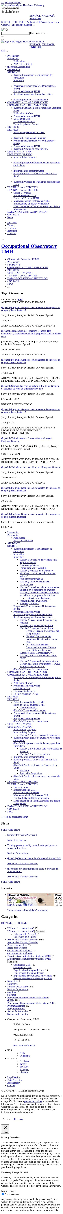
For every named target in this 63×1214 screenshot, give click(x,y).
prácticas (11, 992)
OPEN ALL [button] (7, 923)
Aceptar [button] (6, 1119)
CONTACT (13, 214)
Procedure (24, 770)
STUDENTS (13, 69)
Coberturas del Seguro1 (24, 934)
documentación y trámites (19, 950)
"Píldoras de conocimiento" (20, 928)
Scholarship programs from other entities (32, 94)
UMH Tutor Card (21, 118)
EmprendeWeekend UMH (26, 198)
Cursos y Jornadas (22, 192)
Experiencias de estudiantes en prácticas (32, 975)
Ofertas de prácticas (29, 565)
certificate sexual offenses (38, 598)
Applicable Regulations (31, 773)
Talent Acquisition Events (25, 124)
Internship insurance (29, 603)
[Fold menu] (6, 51)
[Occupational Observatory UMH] (10, 13)
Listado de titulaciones (24, 121)
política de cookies (33, 1101)
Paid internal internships (31, 579)
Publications (19, 61)
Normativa (12, 981)
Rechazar (18, 1119)
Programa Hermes (16, 1005)
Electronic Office (13, 22)
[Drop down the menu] (5, 28)
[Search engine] (34, 25)
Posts (22, 1053)
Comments (25, 1055)
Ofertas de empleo (28, 707)
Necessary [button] (6, 1172)
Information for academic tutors (28, 170)
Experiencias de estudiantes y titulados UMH (29, 956)
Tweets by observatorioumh (14, 817)
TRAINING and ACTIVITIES (22, 187)
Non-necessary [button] (8, 1191)
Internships (18, 80)
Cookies (11, 1085)
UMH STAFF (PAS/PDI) (19, 151)
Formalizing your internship (33, 568)
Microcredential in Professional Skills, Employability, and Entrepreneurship (31, 202)
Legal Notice (13, 1077)
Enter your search (38, 33)
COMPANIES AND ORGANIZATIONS (27, 102)
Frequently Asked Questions (33, 600)
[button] (13, 58)
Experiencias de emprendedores (28, 970)
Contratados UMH (22, 964)
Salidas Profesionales (17, 1011)
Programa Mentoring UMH (26, 91)
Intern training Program (24, 157)
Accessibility (13, 1082)
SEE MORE (10, 829)
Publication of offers (23, 113)
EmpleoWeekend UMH (24, 195)
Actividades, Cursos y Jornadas (22, 939)
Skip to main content (11, 2)
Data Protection (14, 1080)
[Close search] (2, 39)
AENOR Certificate (23, 64)
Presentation (13, 55)
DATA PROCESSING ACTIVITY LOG (27, 212)
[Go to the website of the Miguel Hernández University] (22, 5)
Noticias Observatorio (17, 986)
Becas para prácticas (17, 945)
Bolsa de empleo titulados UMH (29, 132)
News (10, 217)
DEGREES (13, 127)
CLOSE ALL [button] (21, 923)
